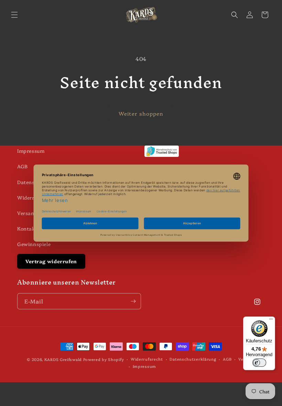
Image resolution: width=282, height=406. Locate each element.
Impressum (30, 150)
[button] (14, 14)
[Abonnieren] (133, 301)
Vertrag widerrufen (51, 261)
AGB (22, 166)
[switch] (259, 363)
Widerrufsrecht (147, 359)
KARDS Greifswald (63, 359)
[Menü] (271, 321)
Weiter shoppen (141, 113)
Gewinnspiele (34, 244)
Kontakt (27, 228)
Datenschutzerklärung (193, 359)
